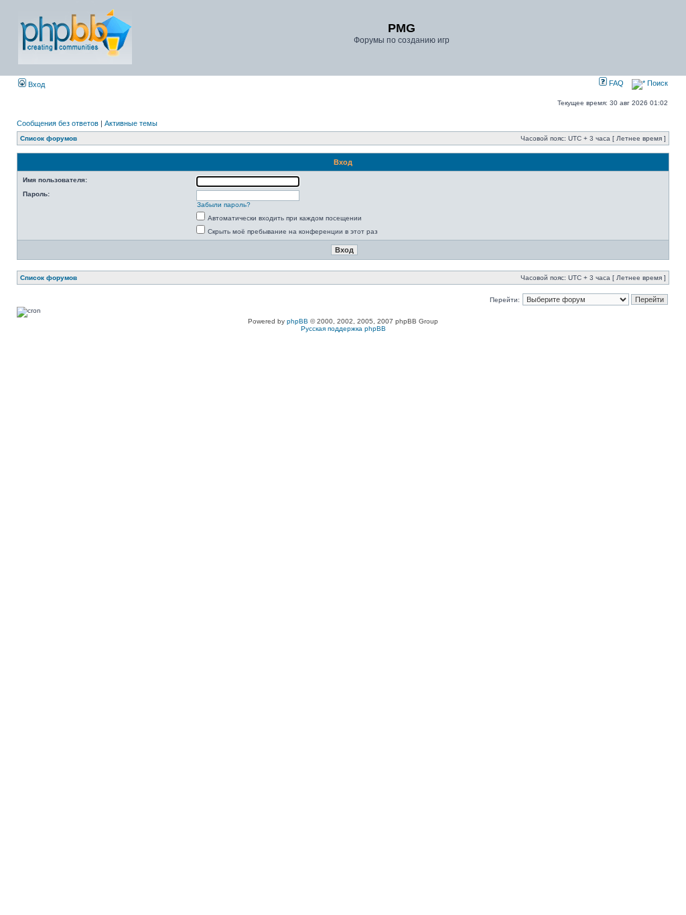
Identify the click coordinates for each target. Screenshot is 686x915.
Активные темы (131, 123)
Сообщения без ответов (57, 123)
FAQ (615, 83)
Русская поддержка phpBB (343, 328)
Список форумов (48, 138)
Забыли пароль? (224, 204)
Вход (35, 84)
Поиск (656, 83)
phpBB (297, 321)
